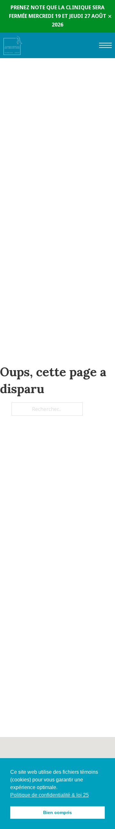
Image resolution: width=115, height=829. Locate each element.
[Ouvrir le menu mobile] (105, 45)
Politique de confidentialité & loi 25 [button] (49, 795)
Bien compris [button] (57, 812)
